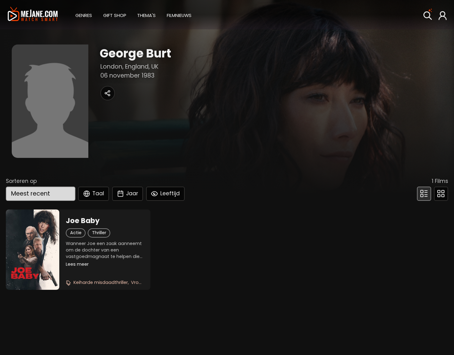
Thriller (99, 233)
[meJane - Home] (32, 15)
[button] (83, 14)
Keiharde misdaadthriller (101, 282)
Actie (76, 233)
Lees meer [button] (77, 264)
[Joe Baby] (32, 249)
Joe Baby (82, 220)
